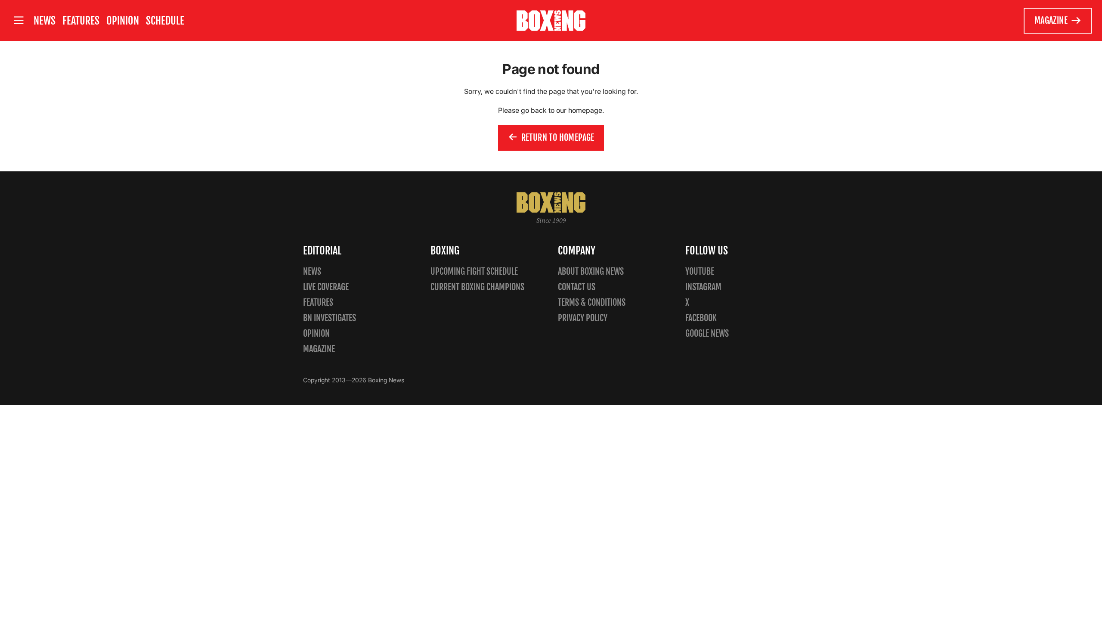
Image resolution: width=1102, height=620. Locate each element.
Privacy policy (582, 318)
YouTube (699, 271)
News (45, 20)
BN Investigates (329, 318)
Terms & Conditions (591, 302)
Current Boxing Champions (477, 287)
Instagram (703, 287)
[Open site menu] (18, 20)
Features (80, 20)
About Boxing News (591, 271)
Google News (707, 333)
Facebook (701, 318)
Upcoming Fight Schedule (474, 271)
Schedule (165, 20)
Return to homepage (557, 137)
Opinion (122, 20)
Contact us (576, 287)
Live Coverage (326, 287)
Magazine (1051, 20)
